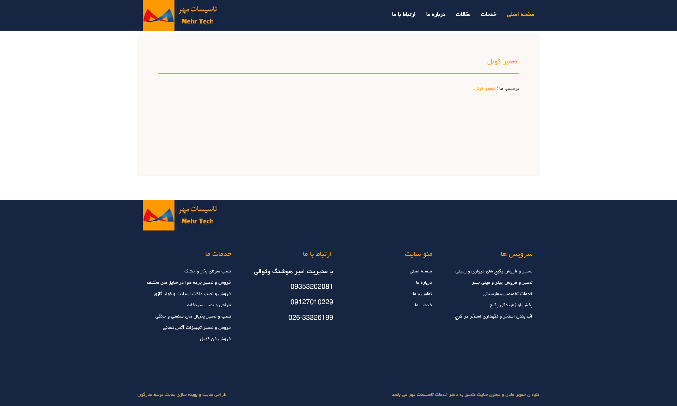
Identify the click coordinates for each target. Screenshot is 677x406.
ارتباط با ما (404, 14)
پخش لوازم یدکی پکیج (511, 305)
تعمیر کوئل (484, 89)
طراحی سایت (213, 395)
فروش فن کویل (215, 339)
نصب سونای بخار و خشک (207, 271)
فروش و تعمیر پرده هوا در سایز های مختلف (189, 282)
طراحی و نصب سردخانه (209, 305)
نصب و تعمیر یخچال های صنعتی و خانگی (193, 316)
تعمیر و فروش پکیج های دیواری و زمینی (494, 271)
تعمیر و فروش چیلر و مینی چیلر (502, 282)
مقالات (463, 14)
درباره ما (435, 14)
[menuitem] (515, 9)
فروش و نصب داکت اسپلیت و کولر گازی (192, 294)
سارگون (145, 395)
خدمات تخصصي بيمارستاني (507, 294)
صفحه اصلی (520, 14)
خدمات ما (423, 305)
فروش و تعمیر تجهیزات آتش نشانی (197, 328)
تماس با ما (422, 294)
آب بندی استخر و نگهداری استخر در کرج (493, 316)
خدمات (488, 14)
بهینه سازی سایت (181, 395)
